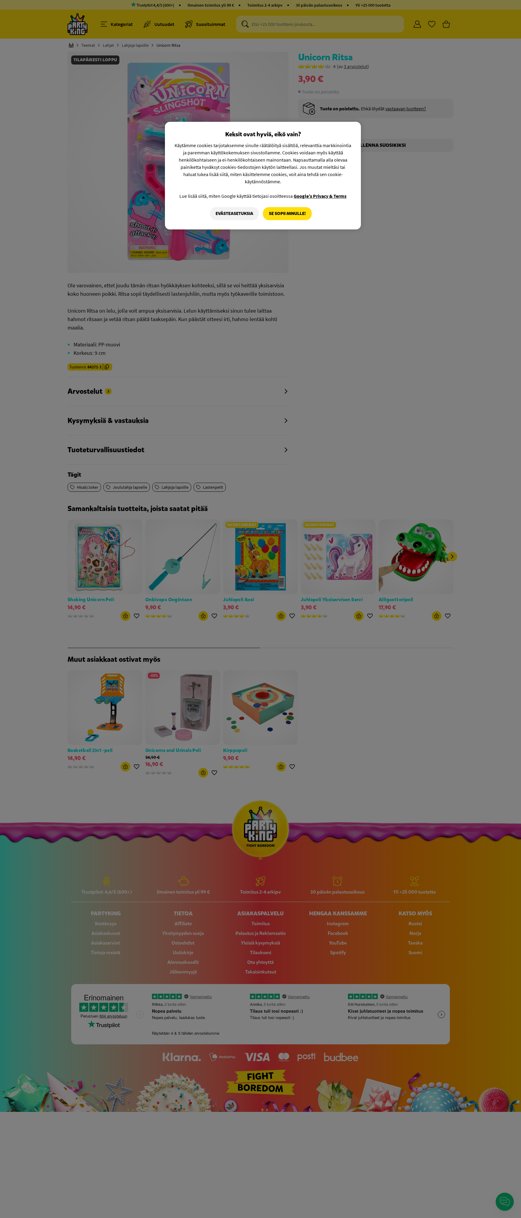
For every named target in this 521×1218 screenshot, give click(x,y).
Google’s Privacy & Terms (320, 196)
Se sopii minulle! (287, 213)
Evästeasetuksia (234, 213)
